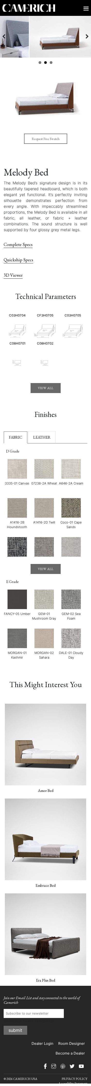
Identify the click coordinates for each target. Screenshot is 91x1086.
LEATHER (41, 437)
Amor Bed (45, 790)
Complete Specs (18, 244)
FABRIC (15, 437)
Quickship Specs (18, 260)
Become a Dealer (70, 1053)
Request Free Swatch (45, 139)
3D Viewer (13, 275)
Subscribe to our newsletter (29, 1020)
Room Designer (71, 1043)
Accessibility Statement (72, 1083)
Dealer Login (42, 1043)
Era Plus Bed (45, 980)
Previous (7, 36)
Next (84, 36)
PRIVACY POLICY (74, 1079)
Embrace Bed (45, 885)
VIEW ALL (45, 388)
